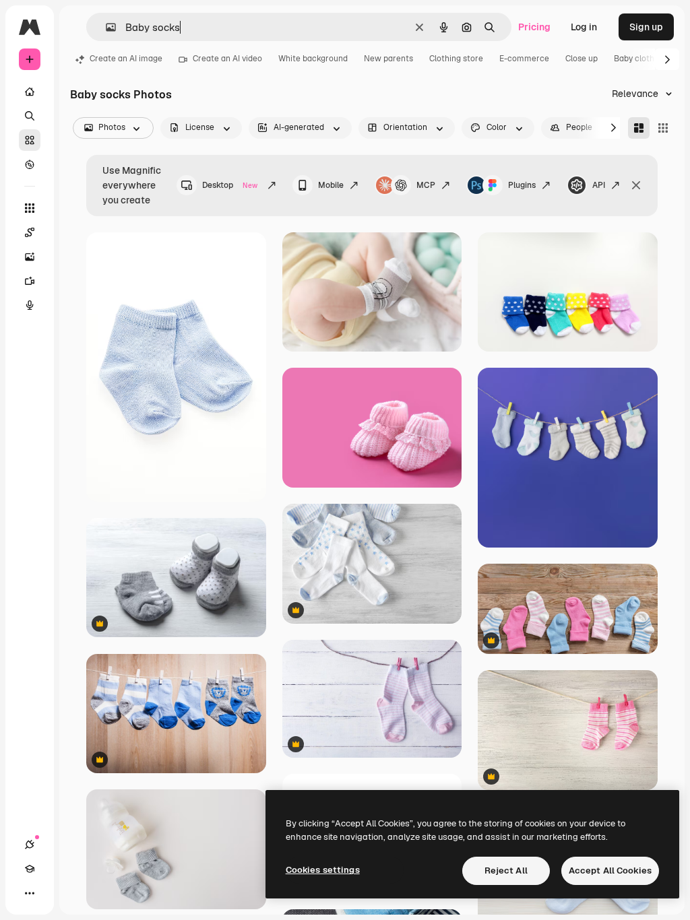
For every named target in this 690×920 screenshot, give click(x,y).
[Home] (29, 91)
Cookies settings (323, 870)
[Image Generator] (29, 256)
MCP (425, 185)
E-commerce (524, 58)
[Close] (636, 185)
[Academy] (29, 869)
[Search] (29, 116)
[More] (29, 893)
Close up (581, 58)
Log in (584, 27)
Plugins (522, 185)
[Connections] (29, 844)
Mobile (331, 185)
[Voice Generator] (29, 305)
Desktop (229, 185)
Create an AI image (126, 58)
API (598, 185)
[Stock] (29, 140)
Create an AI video (227, 58)
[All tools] (29, 208)
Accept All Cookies (610, 870)
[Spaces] (29, 232)
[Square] (663, 128)
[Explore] (29, 164)
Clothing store (456, 58)
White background (313, 58)
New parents (388, 58)
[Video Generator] (29, 281)
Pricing (534, 27)
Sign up (646, 27)
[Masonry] (639, 128)
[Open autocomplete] (105, 27)
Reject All (506, 870)
